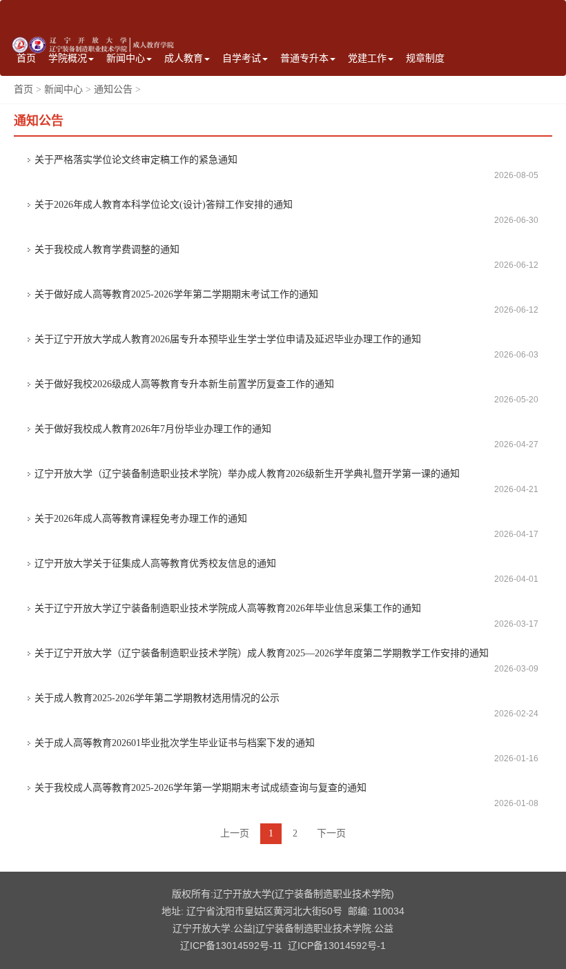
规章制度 (425, 58)
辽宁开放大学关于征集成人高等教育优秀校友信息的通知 (155, 563)
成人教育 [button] (183, 58)
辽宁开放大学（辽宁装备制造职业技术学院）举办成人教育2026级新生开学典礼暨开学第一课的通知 (247, 474)
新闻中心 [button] (125, 58)
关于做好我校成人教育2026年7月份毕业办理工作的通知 (153, 429)
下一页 (331, 833)
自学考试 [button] (241, 58)
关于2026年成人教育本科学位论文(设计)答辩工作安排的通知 (164, 204)
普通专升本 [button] (304, 58)
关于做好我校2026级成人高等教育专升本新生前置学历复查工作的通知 (184, 384)
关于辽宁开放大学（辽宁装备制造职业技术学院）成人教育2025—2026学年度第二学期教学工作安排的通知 (262, 653)
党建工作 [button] (367, 58)
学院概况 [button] (67, 58)
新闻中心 (63, 89)
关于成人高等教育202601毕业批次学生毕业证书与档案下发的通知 (175, 743)
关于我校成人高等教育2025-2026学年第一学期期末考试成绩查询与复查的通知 (201, 788)
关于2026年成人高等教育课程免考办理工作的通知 (141, 518)
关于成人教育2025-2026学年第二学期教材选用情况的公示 (157, 698)
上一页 (234, 833)
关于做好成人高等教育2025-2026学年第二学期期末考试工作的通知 (176, 294)
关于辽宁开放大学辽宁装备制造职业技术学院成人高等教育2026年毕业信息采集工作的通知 (228, 608)
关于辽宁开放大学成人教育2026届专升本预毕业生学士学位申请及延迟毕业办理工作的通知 (228, 339)
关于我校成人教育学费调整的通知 (107, 249)
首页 (26, 58)
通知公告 (113, 89)
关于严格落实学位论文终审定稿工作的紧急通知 (136, 160)
